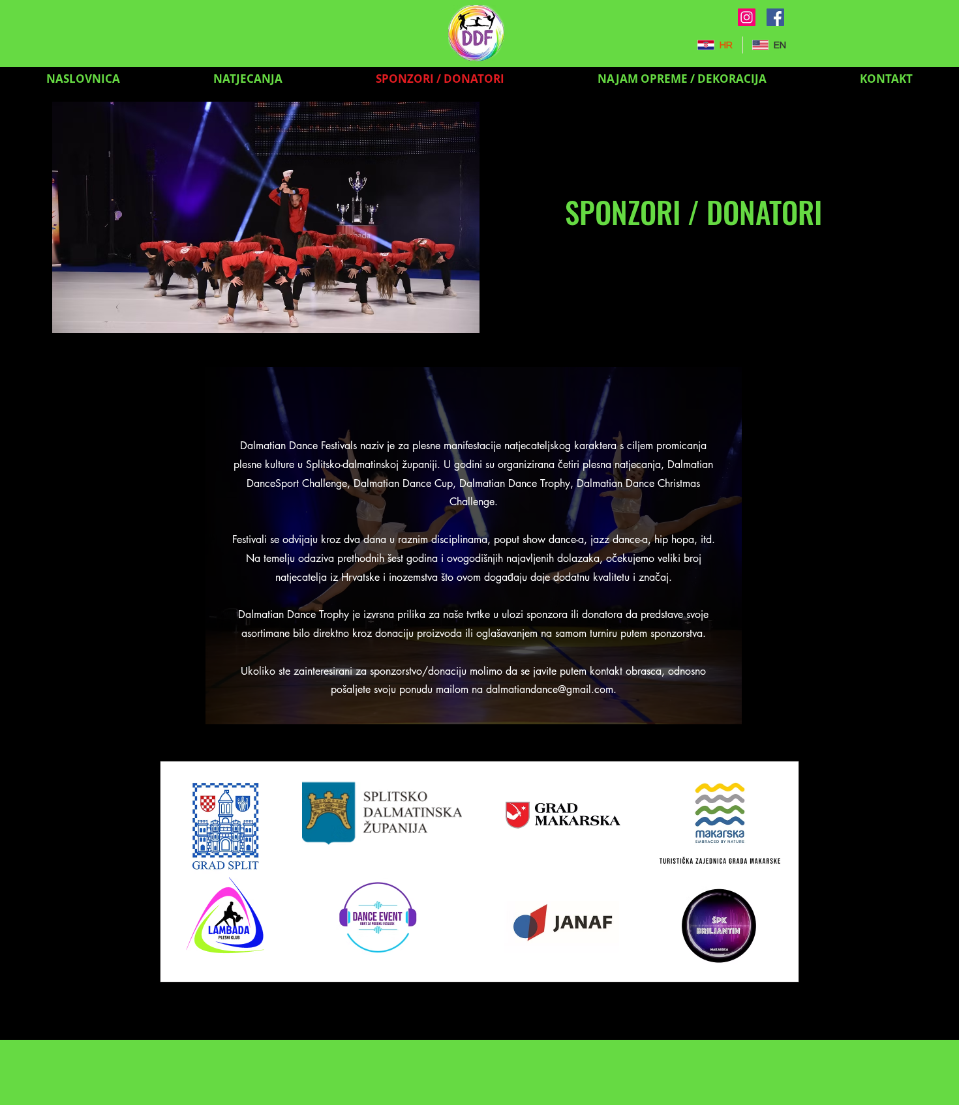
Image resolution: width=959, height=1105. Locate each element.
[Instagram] (746, 17)
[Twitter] (557, 325)
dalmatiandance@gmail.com (549, 689)
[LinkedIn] (577, 325)
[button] (247, 78)
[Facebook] (775, 17)
